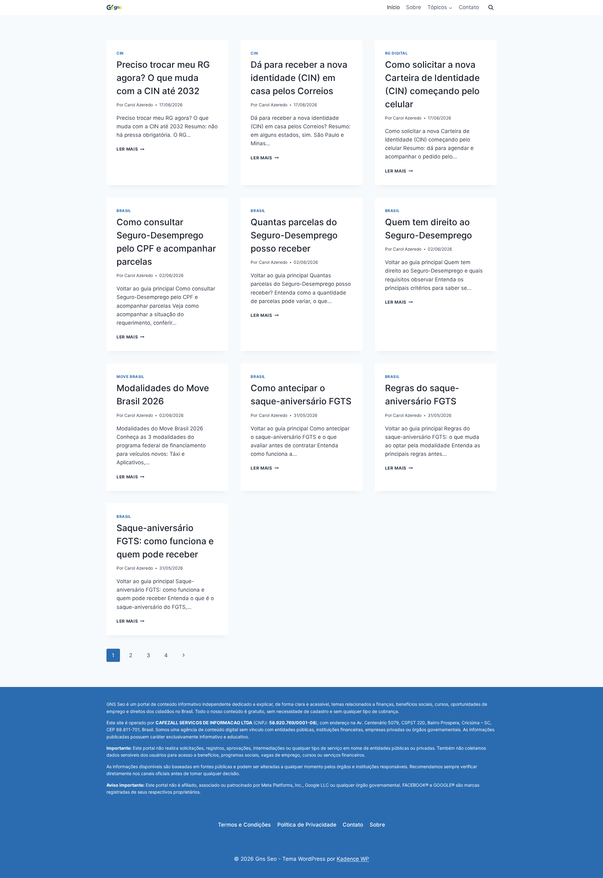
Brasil (124, 210)
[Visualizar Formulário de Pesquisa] (491, 7)
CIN (120, 53)
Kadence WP (353, 859)
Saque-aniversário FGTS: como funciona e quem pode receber (165, 541)
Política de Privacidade (306, 825)
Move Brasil (130, 376)
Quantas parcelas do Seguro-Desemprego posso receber (294, 235)
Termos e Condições (244, 825)
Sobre (413, 7)
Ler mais (130, 149)
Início (393, 7)
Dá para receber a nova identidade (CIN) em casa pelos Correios (299, 77)
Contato (469, 7)
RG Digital (396, 53)
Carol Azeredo (138, 104)
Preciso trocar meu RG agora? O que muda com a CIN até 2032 (163, 77)
